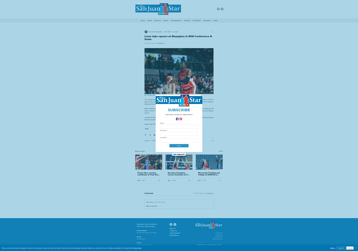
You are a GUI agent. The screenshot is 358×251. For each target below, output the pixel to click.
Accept (350, 248)
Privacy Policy (137, 248)
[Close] (356, 248)
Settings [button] (332, 248)
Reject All (341, 248)
